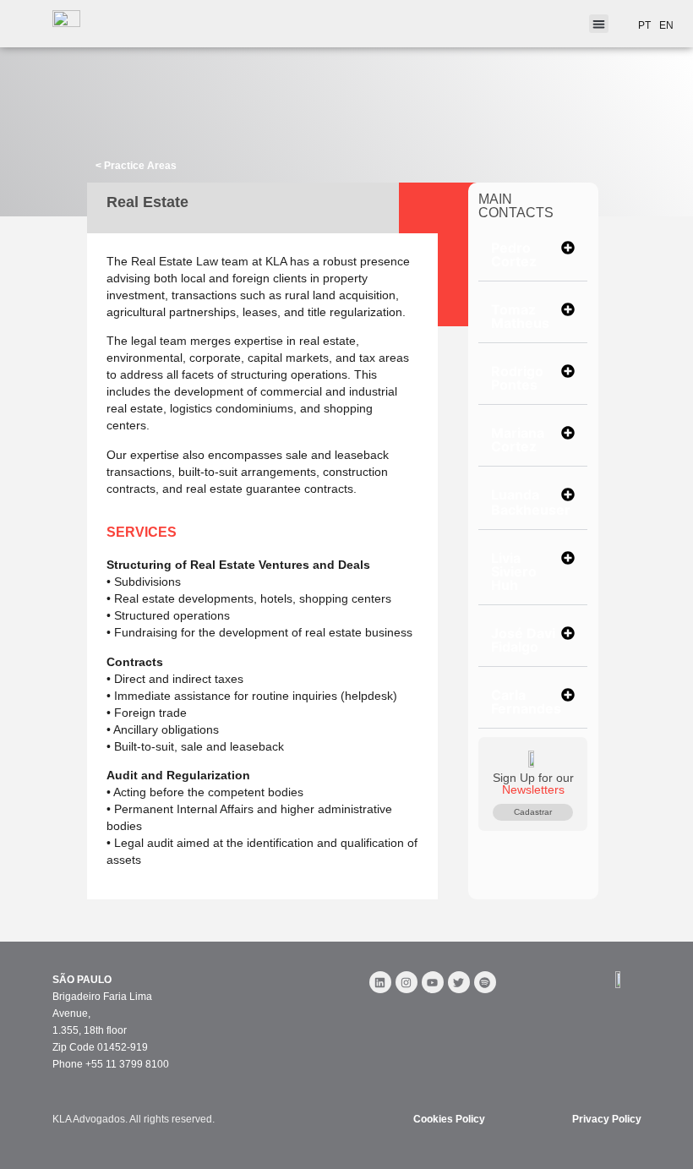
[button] (532, 254)
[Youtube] (433, 982)
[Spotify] (485, 982)
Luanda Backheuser (530, 502)
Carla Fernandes (526, 701)
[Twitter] (459, 982)
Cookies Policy (449, 1119)
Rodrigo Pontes (517, 378)
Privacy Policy (606, 1119)
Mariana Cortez (517, 439)
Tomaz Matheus (520, 316)
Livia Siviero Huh (514, 571)
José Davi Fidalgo (523, 640)
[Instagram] (406, 982)
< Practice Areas (136, 166)
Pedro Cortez (514, 254)
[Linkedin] (380, 982)
